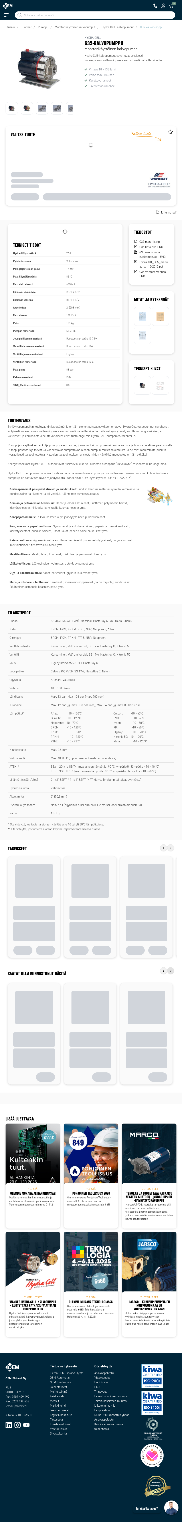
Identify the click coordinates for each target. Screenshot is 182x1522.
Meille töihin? (58, 1392)
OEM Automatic (59, 1378)
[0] (171, 6)
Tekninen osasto (60, 1410)
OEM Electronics (60, 1382)
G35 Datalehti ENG (151, 247)
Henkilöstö (101, 1382)
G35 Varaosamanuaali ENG (153, 274)
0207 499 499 (20, 1397)
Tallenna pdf (168, 212)
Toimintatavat (58, 1387)
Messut (54, 1401)
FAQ (96, 1387)
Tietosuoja (56, 1419)
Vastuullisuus (58, 1429)
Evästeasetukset (60, 1424)
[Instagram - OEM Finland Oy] (17, 1425)
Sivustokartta (58, 1433)
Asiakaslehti (57, 1396)
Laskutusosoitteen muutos (110, 1396)
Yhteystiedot (102, 1378)
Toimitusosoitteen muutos (110, 1401)
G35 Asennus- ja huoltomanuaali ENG (152, 254)
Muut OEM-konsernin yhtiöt (111, 1415)
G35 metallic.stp (149, 242)
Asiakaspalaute (104, 1419)
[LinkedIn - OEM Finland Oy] (9, 1425)
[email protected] (16, 1406)
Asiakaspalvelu (104, 1373)
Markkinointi (58, 1405)
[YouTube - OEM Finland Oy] (26, 1425)
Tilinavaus (100, 1392)
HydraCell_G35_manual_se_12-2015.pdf (153, 264)
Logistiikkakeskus (61, 1415)
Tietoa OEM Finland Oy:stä (66, 1373)
